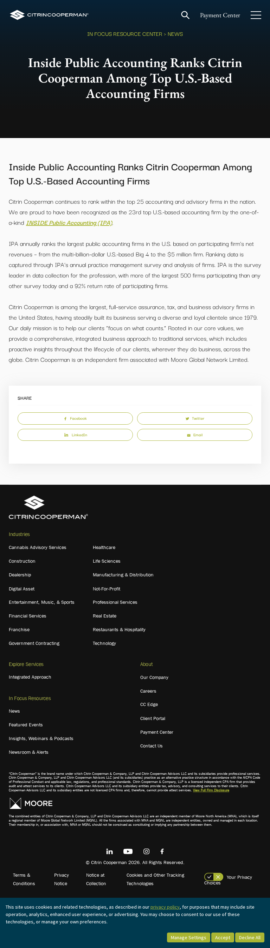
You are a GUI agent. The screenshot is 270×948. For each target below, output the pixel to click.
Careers (148, 691)
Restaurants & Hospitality (119, 629)
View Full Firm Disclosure (211, 790)
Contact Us (151, 745)
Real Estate (104, 616)
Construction (22, 561)
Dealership (20, 574)
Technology (104, 643)
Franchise (19, 629)
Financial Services (27, 616)
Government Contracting (34, 643)
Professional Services (115, 602)
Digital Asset (21, 588)
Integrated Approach (30, 677)
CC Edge (149, 704)
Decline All (250, 937)
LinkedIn (79, 434)
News (14, 711)
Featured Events (26, 724)
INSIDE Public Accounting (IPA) (69, 222)
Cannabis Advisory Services (37, 547)
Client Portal (152, 718)
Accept (222, 937)
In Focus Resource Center (124, 33)
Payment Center (220, 15)
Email (197, 434)
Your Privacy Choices (228, 879)
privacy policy (165, 907)
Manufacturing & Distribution (123, 574)
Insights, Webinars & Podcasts (41, 738)
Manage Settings (188, 937)
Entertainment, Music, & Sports (42, 602)
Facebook (78, 418)
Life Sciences (107, 561)
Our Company (154, 677)
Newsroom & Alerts (29, 752)
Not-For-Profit (106, 588)
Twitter (198, 418)
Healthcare (104, 547)
